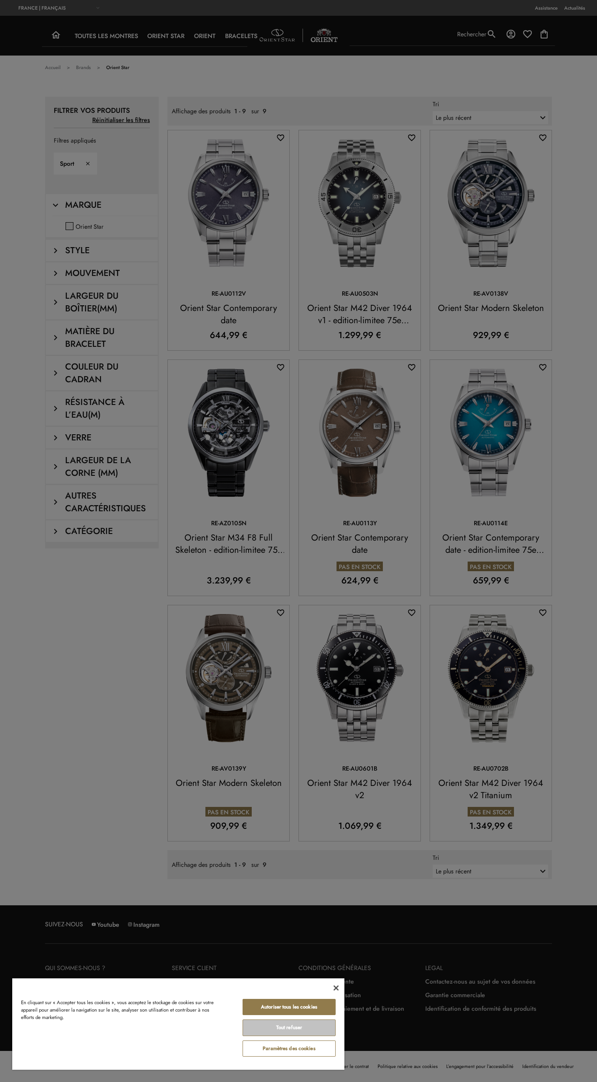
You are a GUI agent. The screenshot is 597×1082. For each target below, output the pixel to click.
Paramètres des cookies (289, 1048)
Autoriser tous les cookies (289, 1006)
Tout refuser (289, 1027)
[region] (178, 1023)
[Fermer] (336, 988)
